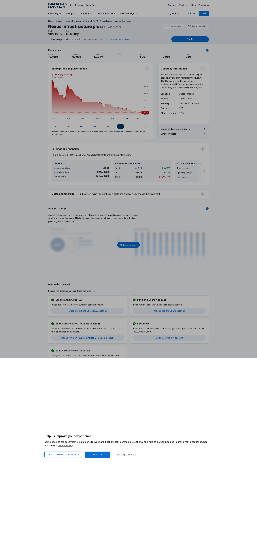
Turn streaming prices (120, 39)
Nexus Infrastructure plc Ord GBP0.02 (81, 21)
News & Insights (128, 13)
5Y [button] (133, 126)
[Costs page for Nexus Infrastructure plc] (128, 194)
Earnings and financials (65, 149)
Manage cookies (126, 454)
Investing (53, 13)
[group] (101, 126)
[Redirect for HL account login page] (128, 245)
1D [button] (55, 126)
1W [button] (68, 126)
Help (193, 5)
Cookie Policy (65, 445)
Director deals (168, 133)
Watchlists (183, 5)
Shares (59, 21)
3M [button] (94, 126)
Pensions (86, 13)
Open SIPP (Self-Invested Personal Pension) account (87, 337)
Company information (174, 68)
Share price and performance (69, 68)
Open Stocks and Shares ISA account (88, 310)
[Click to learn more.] (207, 50)
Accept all (97, 454)
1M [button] (81, 126)
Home (51, 21)
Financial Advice (107, 13)
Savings (69, 13)
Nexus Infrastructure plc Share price (115, 21)
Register (172, 5)
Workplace (91, 5)
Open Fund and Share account (169, 310)
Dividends (59, 163)
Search (175, 13)
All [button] (146, 126)
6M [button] (107, 126)
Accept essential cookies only (63, 454)
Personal (79, 5)
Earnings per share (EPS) (127, 163)
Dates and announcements (175, 129)
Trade (190, 39)
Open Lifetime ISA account (169, 337)
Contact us (204, 5)
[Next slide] (201, 171)
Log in (204, 13)
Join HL (191, 13)
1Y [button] (120, 126)
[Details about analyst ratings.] (207, 208)
